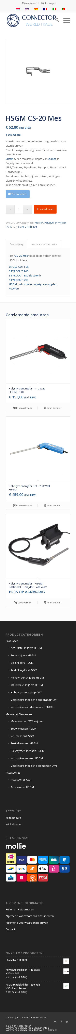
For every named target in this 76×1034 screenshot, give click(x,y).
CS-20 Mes (23, 226)
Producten (12, 641)
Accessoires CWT (21, 779)
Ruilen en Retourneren (20, 909)
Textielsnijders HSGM (24, 670)
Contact (10, 929)
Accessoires (13, 772)
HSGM (33, 226)
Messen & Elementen (19, 714)
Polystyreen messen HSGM (27, 751)
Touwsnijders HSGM (23, 655)
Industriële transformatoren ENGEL (32, 707)
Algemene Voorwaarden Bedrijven (27, 922)
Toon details (53, 407)
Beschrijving (16, 244)
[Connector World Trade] (31, 20)
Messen (39, 222)
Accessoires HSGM (22, 787)
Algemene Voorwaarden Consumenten (30, 916)
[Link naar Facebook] (61, 1022)
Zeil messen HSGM (22, 736)
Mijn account (29, 2)
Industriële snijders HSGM (27, 685)
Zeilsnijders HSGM (22, 662)
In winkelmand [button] (24, 407)
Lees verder (24, 602)
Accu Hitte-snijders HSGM (26, 648)
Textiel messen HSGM (24, 743)
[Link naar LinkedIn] (67, 1022)
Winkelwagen (48, 2)
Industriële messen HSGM (27, 758)
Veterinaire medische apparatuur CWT (34, 700)
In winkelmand (45, 209)
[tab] (16, 244)
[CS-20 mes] (38, 71)
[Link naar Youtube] (55, 1022)
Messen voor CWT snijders (27, 721)
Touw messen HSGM (23, 728)
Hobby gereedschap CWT (26, 692)
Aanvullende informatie (44, 244)
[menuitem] (29, 3)
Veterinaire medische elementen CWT (34, 766)
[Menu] (64, 20)
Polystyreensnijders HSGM (27, 677)
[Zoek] (55, 20)
